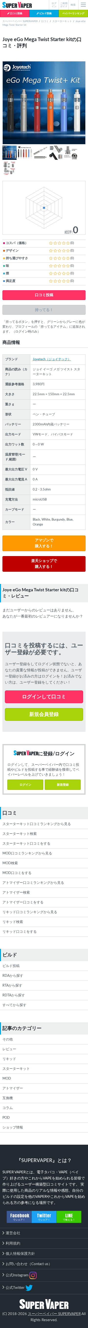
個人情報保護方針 (20, 1254)
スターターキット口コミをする (26, 843)
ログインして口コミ (44, 696)
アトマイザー (12, 1088)
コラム (7, 1108)
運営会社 (13, 1233)
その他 (7, 1039)
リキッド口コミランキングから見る (29, 912)
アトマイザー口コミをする (23, 902)
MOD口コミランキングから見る (27, 853)
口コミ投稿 (16, 13)
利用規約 (13, 1243)
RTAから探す (12, 985)
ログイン (25, 784)
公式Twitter (15, 1287)
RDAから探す (12, 976)
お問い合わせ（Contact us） (29, 1264)
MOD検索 (10, 863)
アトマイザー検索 (16, 892)
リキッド (9, 1059)
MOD (6, 1078)
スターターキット (62, 21)
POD (6, 1117)
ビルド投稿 (45, 13)
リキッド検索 (12, 922)
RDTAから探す (13, 995)
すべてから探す (14, 1005)
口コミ (45, 21)
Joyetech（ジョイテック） (52, 359)
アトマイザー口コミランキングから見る (33, 883)
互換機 (7, 1098)
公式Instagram (17, 1275)
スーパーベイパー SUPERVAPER (20, 21)
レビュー (9, 1049)
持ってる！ (44, 310)
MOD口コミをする (17, 873)
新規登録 (63, 784)
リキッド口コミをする (19, 931)
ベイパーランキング (73, 13)
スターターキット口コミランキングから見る (36, 824)
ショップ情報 (12, 1127)
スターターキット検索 (19, 834)
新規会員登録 (44, 714)
